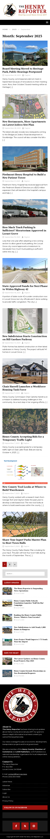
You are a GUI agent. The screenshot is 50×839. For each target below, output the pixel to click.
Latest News (7, 782)
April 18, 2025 (20, 676)
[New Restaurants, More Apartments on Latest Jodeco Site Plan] (25, 106)
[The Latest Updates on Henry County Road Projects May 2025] (7, 661)
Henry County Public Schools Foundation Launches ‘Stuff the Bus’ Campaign (29, 603)
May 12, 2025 (20, 663)
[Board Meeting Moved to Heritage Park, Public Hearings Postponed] (25, 53)
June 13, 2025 (20, 593)
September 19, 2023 (12, 237)
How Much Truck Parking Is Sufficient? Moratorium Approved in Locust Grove (24, 230)
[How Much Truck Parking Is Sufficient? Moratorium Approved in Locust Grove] (25, 212)
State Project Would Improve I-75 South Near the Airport (30, 640)
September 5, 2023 (12, 546)
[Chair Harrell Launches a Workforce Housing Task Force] (25, 371)
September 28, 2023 (13, 75)
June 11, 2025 (20, 632)
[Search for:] (25, 574)
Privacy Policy (7, 801)
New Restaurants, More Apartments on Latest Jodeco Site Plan (24, 123)
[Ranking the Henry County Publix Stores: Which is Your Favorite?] (7, 617)
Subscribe (6, 789)
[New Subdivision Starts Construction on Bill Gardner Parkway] (25, 320)
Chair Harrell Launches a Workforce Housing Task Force (24, 388)
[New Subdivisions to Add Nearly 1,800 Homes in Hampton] (7, 629)
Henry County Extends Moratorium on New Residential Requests (30, 672)
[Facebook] (16, 826)
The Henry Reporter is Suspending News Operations (28, 589)
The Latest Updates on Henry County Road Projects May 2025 (29, 659)
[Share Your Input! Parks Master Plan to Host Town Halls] (25, 524)
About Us (6, 797)
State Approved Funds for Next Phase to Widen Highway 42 (25, 287)
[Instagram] (34, 826)
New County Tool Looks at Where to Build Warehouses (24, 488)
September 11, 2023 (12, 393)
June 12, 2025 (20, 620)
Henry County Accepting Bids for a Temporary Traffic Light (23, 438)
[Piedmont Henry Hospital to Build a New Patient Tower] (25, 159)
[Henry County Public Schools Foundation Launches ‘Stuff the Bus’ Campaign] (7, 603)
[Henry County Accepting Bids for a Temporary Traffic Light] (25, 421)
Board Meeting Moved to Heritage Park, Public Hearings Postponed (22, 70)
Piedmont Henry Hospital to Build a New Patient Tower (24, 176)
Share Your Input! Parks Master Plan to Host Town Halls (24, 541)
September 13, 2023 (12, 343)
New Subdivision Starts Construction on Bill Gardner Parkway (24, 338)
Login (4, 793)
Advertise (6, 785)
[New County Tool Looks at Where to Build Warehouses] (25, 471)
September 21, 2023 (12, 181)
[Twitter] (25, 826)
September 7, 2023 (12, 443)
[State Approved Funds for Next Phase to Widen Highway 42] (25, 270)
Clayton (27, 75)
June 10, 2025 (20, 644)
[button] (46, 22)
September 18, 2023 (12, 293)
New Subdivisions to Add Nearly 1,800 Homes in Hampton (30, 628)
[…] (11, 87)
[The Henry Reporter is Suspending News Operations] (7, 591)
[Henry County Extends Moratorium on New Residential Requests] (7, 673)
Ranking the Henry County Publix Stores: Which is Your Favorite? (28, 616)
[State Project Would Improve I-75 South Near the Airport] (7, 642)
